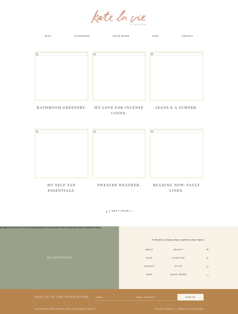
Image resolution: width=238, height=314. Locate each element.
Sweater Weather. (119, 185)
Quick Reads (178, 274)
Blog (149, 258)
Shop (149, 274)
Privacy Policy (165, 309)
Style (178, 266)
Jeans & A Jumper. (176, 108)
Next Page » (122, 211)
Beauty (178, 250)
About (149, 250)
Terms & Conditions (190, 309)
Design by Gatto (84, 309)
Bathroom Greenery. (61, 108)
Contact (149, 266)
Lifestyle (178, 258)
